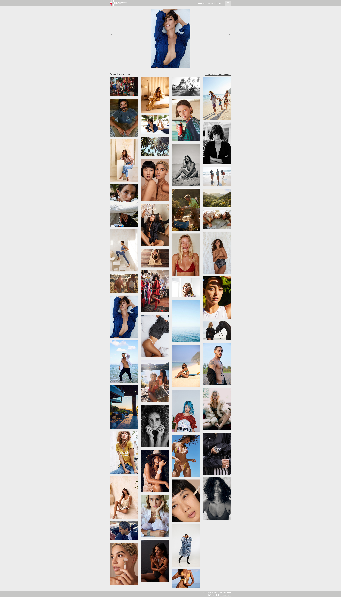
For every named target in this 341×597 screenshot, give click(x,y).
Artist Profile (211, 74)
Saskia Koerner (117, 74)
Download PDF (224, 74)
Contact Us (225, 595)
